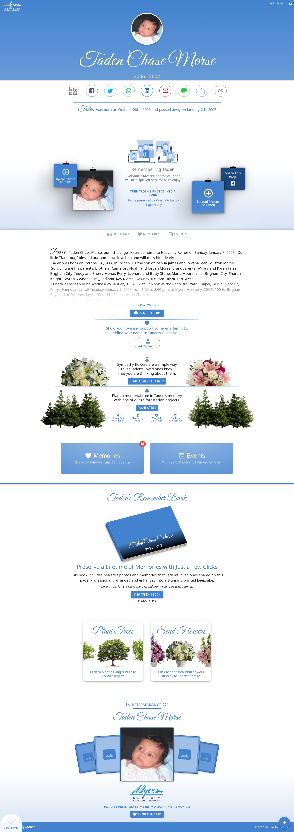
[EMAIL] (165, 91)
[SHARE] (202, 91)
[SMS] (184, 91)
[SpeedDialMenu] (284, 822)
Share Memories (149, 814)
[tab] (118, 234)
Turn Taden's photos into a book (153, 193)
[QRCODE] (73, 91)
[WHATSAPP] (129, 91)
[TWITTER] (110, 91)
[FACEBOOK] (92, 91)
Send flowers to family (147, 381)
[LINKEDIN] (147, 91)
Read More (147, 305)
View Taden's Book (147, 594)
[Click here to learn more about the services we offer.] (147, 794)
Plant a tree (147, 407)
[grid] (147, 179)
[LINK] (221, 91)
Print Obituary (149, 313)
